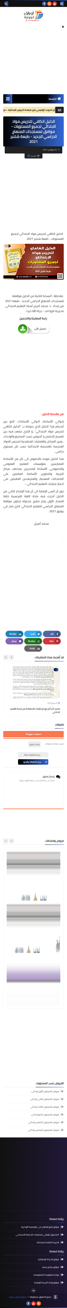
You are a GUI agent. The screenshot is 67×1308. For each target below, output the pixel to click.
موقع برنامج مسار (50, 1267)
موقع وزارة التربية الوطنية (46, 1282)
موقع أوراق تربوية (17, 1297)
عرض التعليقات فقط (32, 755)
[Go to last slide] (11, 657)
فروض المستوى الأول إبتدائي (45, 1091)
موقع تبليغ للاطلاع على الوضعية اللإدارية (40, 1227)
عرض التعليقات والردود (32, 762)
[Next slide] (5, 657)
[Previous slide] (11, 841)
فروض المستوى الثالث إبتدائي (44, 1107)
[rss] (49, 3)
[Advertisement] (33, 58)
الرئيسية (53, 99)
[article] (33, 876)
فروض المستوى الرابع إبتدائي (45, 1114)
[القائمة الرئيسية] (7, 98)
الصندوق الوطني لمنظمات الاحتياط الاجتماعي (37, 1235)
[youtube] (54, 3)
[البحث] (5, 3)
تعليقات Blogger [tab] (33, 734)
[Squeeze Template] (55, 1297)
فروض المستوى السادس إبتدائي (43, 1130)
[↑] (33, 1290)
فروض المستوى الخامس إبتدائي (43, 1122)
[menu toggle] (61, 3)
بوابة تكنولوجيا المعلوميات (46, 1275)
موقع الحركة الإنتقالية (48, 1259)
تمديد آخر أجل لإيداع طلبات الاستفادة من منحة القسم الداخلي (35, 710)
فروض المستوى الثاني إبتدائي (44, 1099)
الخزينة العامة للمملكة (48, 1242)
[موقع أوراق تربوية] (33, 15)
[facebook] (44, 3)
